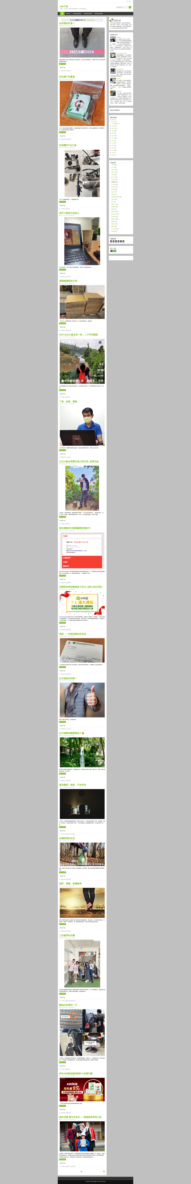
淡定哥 (112, 199)
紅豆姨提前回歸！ (68, 678)
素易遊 (112, 194)
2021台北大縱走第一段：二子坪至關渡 (78, 334)
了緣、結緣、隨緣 (68, 401)
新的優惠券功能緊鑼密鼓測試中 (75, 528)
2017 (113, 135)
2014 (113, 140)
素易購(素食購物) (77, 13)
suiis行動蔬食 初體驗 (121, 53)
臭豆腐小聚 (119, 91)
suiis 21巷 (64, 6)
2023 (113, 119)
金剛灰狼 (63, 71)
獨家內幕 (68, 330)
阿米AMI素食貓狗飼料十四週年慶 (75, 1073)
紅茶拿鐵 (113, 187)
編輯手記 (118, 78)
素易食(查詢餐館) (99, 13)
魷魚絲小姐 (114, 214)
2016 (113, 138)
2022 (113, 126)
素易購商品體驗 (115, 196)
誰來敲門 (68, 139)
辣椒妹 (112, 209)
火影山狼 (113, 169)
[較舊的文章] (104, 1171)
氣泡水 (112, 192)
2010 (113, 150)
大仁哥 (112, 167)
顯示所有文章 (90, 20)
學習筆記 (68, 71)
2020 (113, 130)
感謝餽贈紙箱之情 (68, 280)
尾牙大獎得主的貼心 (69, 212)
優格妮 (112, 221)
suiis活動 (72, 1166)
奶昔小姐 (113, 172)
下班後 (62, 209)
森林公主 (113, 204)
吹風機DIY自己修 (67, 145)
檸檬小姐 (113, 224)
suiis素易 (68, 13)
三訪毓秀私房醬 (67, 935)
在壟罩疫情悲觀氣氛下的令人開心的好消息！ (81, 586)
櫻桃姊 (112, 226)
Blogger (103, 1181)
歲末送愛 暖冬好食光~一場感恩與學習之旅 (80, 1116)
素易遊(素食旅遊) (88, 13)
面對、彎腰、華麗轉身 (70, 883)
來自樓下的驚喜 (67, 76)
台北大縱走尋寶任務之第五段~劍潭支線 (79, 461)
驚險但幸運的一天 (68, 1004)
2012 (113, 145)
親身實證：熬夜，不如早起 (72, 784)
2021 (113, 128)
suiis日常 (68, 276)
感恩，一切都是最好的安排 (72, 633)
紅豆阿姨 (113, 184)
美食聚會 (113, 189)
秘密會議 (118, 37)
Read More (62, 63)
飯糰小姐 (113, 206)
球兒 (112, 201)
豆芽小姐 (113, 179)
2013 (113, 143)
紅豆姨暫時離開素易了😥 (71, 733)
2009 (113, 152)
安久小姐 (113, 177)
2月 (114, 121)
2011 (113, 147)
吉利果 (112, 174)
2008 (113, 155)
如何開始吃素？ (67, 23)
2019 (113, 133)
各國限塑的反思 (67, 838)
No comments (71, 25)
